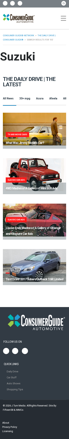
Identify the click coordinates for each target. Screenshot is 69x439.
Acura (40, 98)
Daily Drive (12, 371)
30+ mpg (24, 98)
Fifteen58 (8, 409)
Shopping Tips (15, 389)
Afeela (53, 98)
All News (8, 98)
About (5, 422)
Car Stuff (11, 377)
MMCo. (20, 409)
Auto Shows (13, 383)
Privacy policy (9, 427)
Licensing (7, 431)
